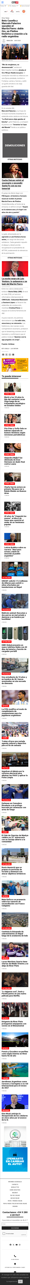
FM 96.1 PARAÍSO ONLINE (15, 1201)
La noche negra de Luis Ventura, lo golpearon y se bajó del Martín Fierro (14, 281)
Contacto (15, 1184)
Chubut (5, 738)
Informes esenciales (15, 1182)
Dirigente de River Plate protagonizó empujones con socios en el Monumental (14, 1024)
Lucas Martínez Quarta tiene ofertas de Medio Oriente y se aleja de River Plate (15, 964)
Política (5, 768)
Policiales (6, 609)
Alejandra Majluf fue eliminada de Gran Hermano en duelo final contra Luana (14, 461)
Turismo (5, 1078)
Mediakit (15, 1192)
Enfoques (5, 1110)
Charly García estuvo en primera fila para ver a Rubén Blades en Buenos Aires (15, 490)
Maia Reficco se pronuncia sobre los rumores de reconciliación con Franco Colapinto (13, 902)
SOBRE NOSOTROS (15, 1190)
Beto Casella (5, 348)
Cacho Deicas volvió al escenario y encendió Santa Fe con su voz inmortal (13, 184)
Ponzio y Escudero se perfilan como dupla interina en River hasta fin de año (15, 1054)
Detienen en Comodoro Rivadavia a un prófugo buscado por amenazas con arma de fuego (14, 806)
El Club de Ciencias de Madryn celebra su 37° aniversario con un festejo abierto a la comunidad (15, 838)
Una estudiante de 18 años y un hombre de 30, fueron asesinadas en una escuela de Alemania (14, 680)
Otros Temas (5, 18)
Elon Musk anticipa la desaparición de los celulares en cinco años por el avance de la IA (15, 1117)
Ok (20, 1281)
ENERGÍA (15, 1206)
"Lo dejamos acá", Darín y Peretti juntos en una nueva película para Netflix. (14, 994)
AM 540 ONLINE (15, 1198)
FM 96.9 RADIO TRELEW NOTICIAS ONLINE (15, 1203)
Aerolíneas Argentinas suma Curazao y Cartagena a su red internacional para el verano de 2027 (15, 1085)
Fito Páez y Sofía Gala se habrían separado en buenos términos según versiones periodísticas (15, 431)
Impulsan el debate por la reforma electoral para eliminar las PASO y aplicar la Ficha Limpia (15, 774)
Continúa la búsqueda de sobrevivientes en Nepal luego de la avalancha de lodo (15, 934)
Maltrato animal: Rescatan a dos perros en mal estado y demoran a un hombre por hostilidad (14, 616)
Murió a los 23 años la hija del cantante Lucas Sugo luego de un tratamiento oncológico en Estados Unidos (14, 401)
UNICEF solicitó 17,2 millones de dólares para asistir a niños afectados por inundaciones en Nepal (15, 584)
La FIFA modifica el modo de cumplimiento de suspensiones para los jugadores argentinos (14, 712)
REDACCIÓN (10, 40)
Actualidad (6, 577)
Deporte (5, 706)
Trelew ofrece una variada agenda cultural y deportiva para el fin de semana (14, 743)
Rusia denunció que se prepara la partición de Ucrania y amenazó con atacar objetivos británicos (14, 870)
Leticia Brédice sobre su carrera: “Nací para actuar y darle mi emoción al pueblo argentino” (15, 551)
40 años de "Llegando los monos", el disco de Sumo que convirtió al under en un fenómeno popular (15, 520)
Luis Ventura (14, 348)
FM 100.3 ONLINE (15, 1195)
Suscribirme (15, 1228)
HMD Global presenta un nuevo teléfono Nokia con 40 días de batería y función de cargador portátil (14, 648)
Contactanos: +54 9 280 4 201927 (15, 1213)
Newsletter (15, 1187)
